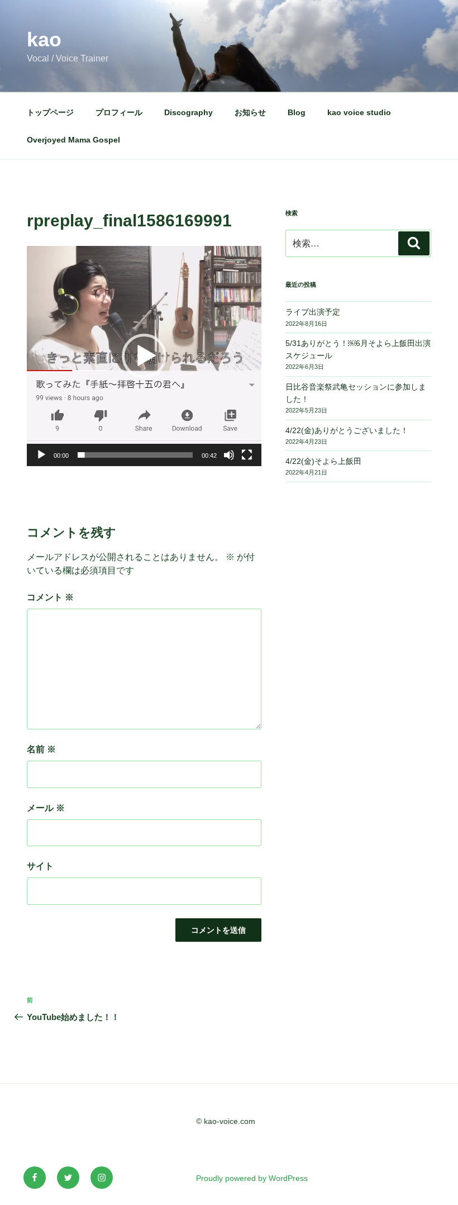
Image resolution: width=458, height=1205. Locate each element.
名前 (41, 749)
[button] (144, 356)
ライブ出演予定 (312, 311)
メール (46, 808)
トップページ (50, 112)
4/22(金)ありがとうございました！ (346, 430)
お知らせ (250, 112)
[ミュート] (229, 455)
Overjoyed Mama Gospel (73, 139)
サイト (40, 866)
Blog (297, 112)
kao (44, 39)
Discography (188, 112)
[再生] (41, 455)
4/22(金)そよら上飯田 (323, 461)
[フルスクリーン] (246, 455)
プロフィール (119, 112)
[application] (144, 356)
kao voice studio (359, 112)
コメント (50, 597)
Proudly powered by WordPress (252, 1178)
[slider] (135, 455)
